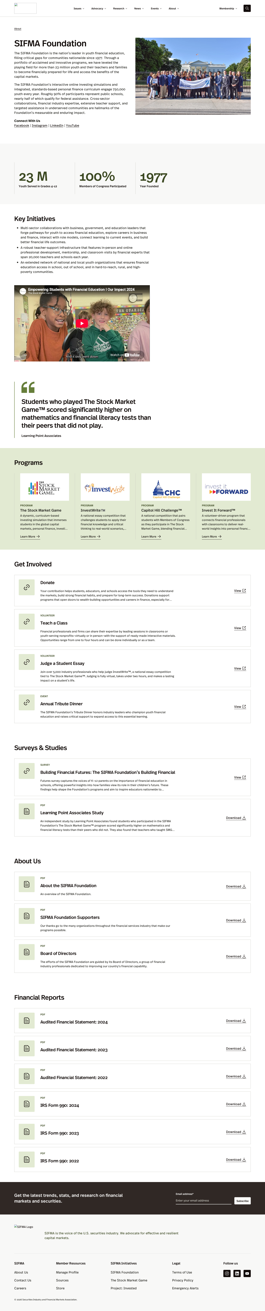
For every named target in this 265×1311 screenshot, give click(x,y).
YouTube (72, 125)
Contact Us (22, 1280)
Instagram (39, 125)
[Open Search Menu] (247, 8)
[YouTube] (247, 1273)
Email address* (185, 1193)
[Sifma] (25, 8)
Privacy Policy (182, 1280)
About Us (21, 1272)
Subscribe (243, 1201)
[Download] (132, 817)
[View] (132, 590)
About (172, 8)
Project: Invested (124, 1288)
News (137, 8)
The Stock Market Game (129, 1280)
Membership (226, 8)
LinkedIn (56, 125)
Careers (20, 1288)
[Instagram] (227, 1273)
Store (60, 1288)
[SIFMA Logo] (25, 1235)
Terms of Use (182, 1272)
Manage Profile (67, 1272)
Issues (77, 8)
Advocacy (97, 8)
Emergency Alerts (185, 1288)
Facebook (21, 125)
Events (155, 8)
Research (118, 8)
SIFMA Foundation (125, 1272)
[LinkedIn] (237, 1273)
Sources (62, 1280)
